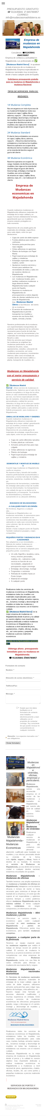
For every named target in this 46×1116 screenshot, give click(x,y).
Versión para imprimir (12, 1105)
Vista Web (39, 1105)
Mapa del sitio (20, 1105)
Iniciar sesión (38, 1104)
